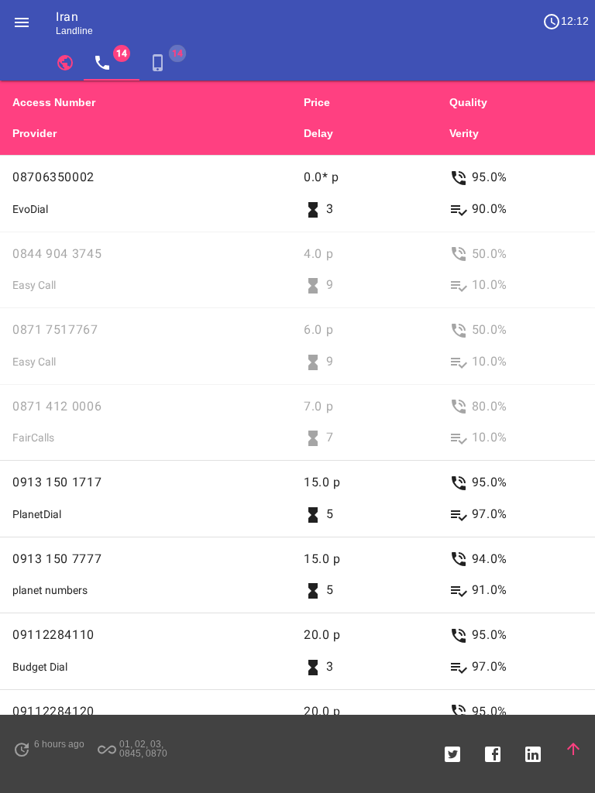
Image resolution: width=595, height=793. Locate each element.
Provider (34, 133)
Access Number (53, 102)
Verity (464, 133)
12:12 (565, 21)
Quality (468, 102)
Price (317, 102)
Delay (318, 133)
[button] (21, 21)
